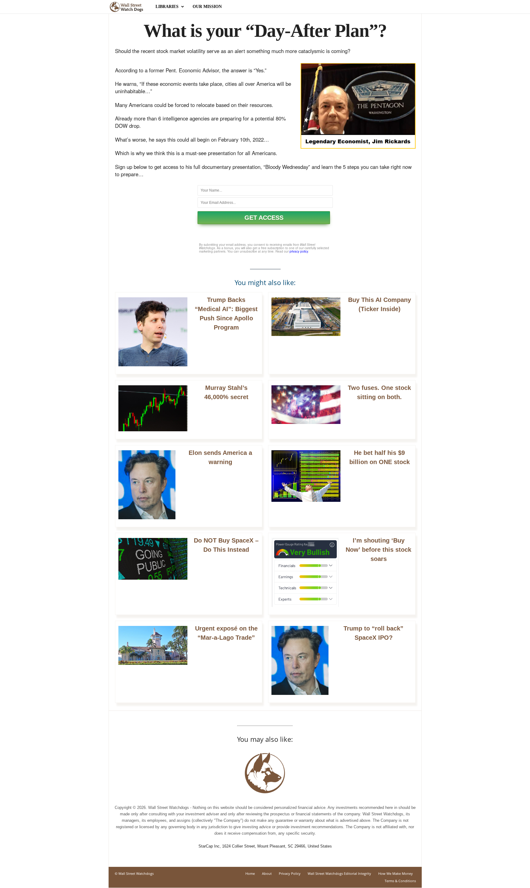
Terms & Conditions (400, 880)
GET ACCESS (263, 217)
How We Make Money (395, 873)
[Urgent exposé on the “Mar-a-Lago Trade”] (152, 645)
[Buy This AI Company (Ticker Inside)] (305, 316)
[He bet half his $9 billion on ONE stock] (305, 476)
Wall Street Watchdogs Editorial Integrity (339, 873)
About (267, 873)
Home (250, 873)
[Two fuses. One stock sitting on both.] (305, 404)
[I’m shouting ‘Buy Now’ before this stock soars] (305, 572)
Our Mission (207, 6)
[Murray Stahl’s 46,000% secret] (152, 408)
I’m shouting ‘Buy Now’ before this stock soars (378, 549)
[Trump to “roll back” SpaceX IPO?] (299, 660)
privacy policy (299, 251)
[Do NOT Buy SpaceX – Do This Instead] (152, 558)
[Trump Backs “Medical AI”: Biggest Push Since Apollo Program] (152, 331)
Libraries (167, 6)
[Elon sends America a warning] (146, 484)
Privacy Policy (290, 873)
